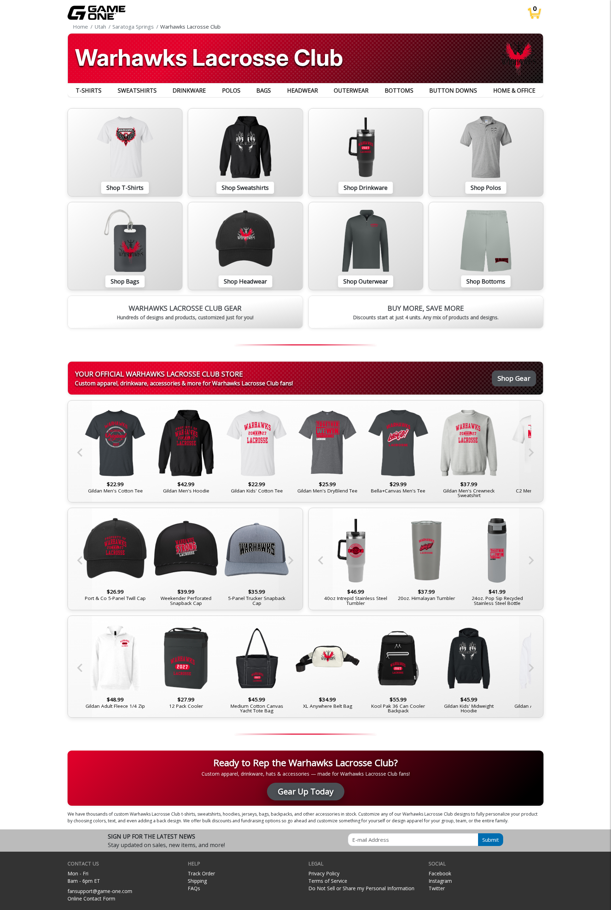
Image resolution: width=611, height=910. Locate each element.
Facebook (440, 873)
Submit (490, 839)
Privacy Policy (323, 873)
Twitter (437, 888)
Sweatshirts (137, 90)
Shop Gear (513, 378)
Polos (231, 90)
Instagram (440, 880)
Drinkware (189, 90)
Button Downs (453, 90)
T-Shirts (88, 90)
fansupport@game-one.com (100, 891)
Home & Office (514, 90)
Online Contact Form (91, 898)
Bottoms (399, 90)
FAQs (194, 888)
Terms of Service (327, 880)
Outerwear (351, 90)
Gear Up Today (305, 791)
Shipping (197, 880)
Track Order (201, 873)
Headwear (302, 90)
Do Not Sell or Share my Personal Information (361, 888)
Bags (263, 90)
